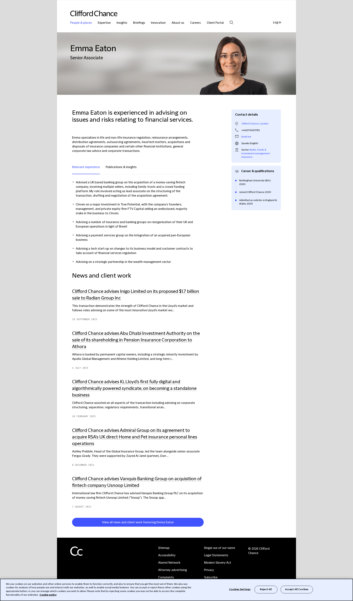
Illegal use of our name (219, 548)
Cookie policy (48, 594)
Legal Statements (216, 555)
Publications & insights (121, 167)
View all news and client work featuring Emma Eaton (138, 522)
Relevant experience (86, 167)
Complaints (166, 577)
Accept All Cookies (296, 589)
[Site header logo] (169, 13)
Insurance (246, 157)
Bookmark (205, 523)
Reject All (266, 589)
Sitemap (164, 548)
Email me (246, 136)
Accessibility (167, 555)
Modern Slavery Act (217, 562)
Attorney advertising (172, 570)
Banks (252, 149)
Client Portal (215, 22)
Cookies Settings (239, 589)
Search (231, 22)
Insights (122, 22)
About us (178, 22)
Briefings (139, 22)
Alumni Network (169, 562)
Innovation (158, 22)
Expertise (104, 22)
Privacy (209, 570)
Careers (195, 22)
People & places (81, 22)
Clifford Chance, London (254, 123)
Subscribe (210, 577)
